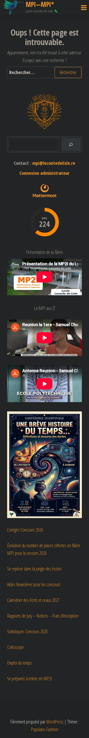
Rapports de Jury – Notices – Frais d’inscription (42, 616)
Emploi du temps (19, 663)
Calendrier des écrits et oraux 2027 (33, 600)
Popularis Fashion (44, 729)
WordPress (54, 722)
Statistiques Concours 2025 (27, 631)
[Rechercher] (71, 144)
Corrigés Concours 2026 (25, 530)
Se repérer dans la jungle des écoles (34, 569)
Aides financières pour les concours (34, 584)
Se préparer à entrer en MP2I (29, 678)
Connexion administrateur (44, 173)
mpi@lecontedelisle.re (53, 163)
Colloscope (15, 647)
